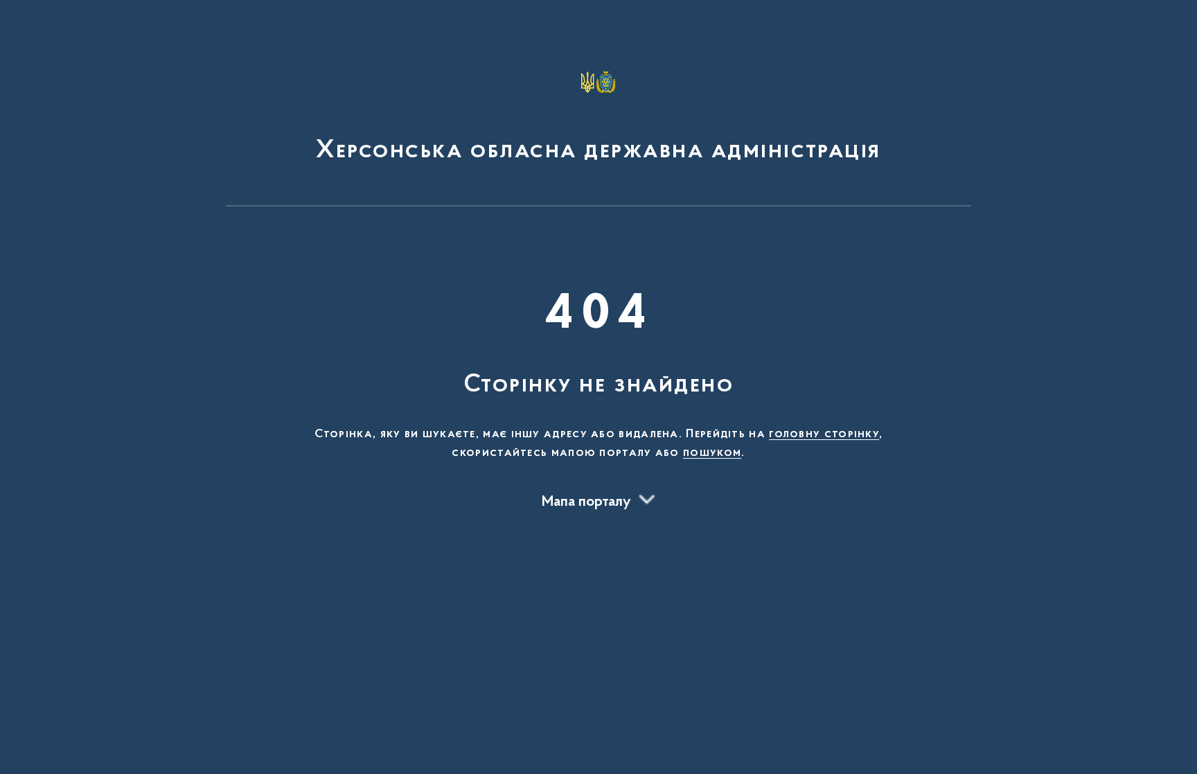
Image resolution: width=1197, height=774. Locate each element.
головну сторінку (824, 434)
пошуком (712, 453)
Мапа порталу (586, 502)
